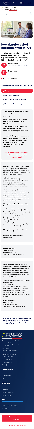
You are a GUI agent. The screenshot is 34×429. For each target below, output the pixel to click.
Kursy (3, 378)
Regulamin (5, 389)
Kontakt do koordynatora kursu (16, 99)
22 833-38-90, (9, 2)
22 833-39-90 (9, 4)
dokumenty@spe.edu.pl (22, 290)
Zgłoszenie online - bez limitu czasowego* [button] (17, 418)
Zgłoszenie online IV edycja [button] (16, 425)
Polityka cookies (6, 395)
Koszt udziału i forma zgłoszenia (16, 104)
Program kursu (10, 91)
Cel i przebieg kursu (12, 95)
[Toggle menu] (31, 9)
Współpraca (5, 409)
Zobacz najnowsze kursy (9, 406)
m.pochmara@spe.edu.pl (10, 304)
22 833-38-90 (7, 254)
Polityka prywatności (8, 392)
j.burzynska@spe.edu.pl (9, 252)
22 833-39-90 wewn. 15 (18, 306)
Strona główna (6, 375)
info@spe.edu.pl (26, 3)
